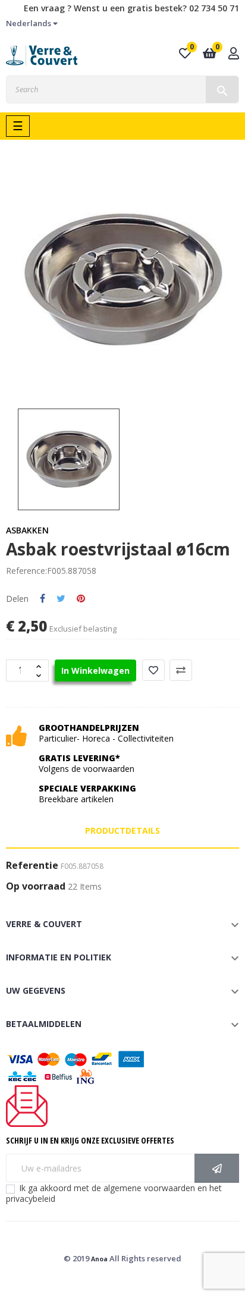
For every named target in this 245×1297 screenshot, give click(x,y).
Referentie (32, 866)
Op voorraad (35, 886)
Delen (42, 598)
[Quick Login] (233, 54)
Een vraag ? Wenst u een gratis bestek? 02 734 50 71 (131, 8)
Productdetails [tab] (122, 830)
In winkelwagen (95, 670)
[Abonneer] (216, 1168)
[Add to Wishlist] (153, 670)
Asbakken (27, 530)
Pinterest (81, 598)
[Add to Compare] (180, 670)
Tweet (60, 598)
